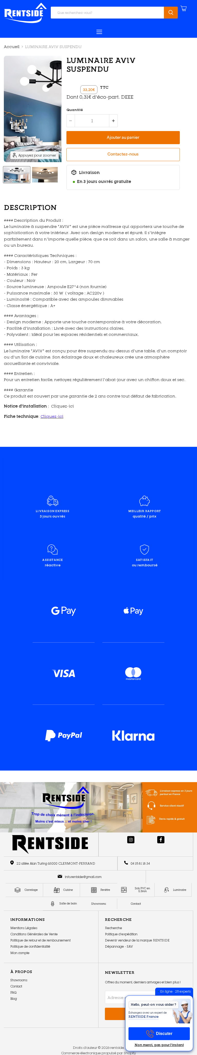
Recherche (113, 928)
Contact (16, 986)
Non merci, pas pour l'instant (159, 1045)
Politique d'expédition (121, 934)
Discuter (164, 1033)
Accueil (11, 46)
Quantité (74, 110)
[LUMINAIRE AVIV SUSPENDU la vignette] (16, 174)
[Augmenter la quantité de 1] (113, 120)
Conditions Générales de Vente (34, 934)
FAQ (13, 992)
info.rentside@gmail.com (83, 877)
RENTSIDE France (144, 1017)
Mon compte (19, 953)
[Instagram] (130, 839)
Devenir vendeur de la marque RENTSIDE (137, 940)
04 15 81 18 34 (140, 863)
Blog (13, 999)
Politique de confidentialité (30, 946)
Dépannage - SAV (119, 946)
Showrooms (18, 980)
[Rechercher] (171, 12)
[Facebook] (160, 839)
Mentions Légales (23, 928)
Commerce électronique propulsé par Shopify (98, 1053)
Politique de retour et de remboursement (40, 940)
